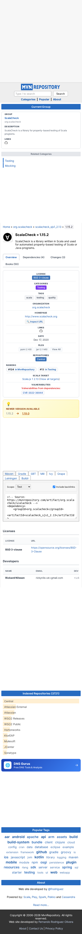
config (12, 847)
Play (34, 897)
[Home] (41, 89)
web (54, 872)
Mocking (10, 165)
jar (41, 349)
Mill (42, 473)
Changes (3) (58, 257)
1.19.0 (25, 413)
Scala (26, 897)
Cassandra (68, 897)
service (55, 867)
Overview (11, 257)
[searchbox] (32, 93)
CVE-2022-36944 (33, 392)
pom (26, 349)
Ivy (51, 473)
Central (41, 359)
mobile (12, 862)
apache (33, 837)
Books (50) (12, 264)
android (18, 837)
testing (40, 297)
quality (52, 297)
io (75, 852)
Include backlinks (65, 486)
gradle (54, 852)
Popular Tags (41, 830)
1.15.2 (44, 235)
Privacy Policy (54, 928)
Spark (42, 897)
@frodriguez (56, 889)
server (43, 867)
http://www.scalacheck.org (41, 316)
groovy (66, 852)
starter (17, 872)
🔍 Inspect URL (35, 321)
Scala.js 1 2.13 (30, 379)
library (50, 857)
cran (22, 847)
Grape (61, 473)
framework (28, 852)
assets (62, 837)
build (73, 837)
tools (40, 872)
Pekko (51, 897)
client (49, 842)
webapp (65, 872)
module (24, 862)
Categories (28, 99)
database (42, 847)
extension (12, 852)
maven (73, 857)
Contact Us (36, 928)
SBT (33, 473)
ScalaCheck (12, 118)
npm (35, 862)
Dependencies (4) (33, 257)
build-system (18, 842)
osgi (44, 862)
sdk (34, 867)
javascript (18, 857)
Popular (44, 99)
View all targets (49, 379)
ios (6, 857)
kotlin (40, 857)
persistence (57, 862)
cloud (71, 842)
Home (6, 226)
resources (12, 867)
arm (51, 837)
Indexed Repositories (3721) (41, 693)
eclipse (56, 847)
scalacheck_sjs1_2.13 (48, 226)
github (42, 852)
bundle (37, 842)
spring (67, 867)
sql (76, 867)
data (30, 847)
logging (62, 857)
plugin (71, 862)
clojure (60, 842)
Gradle (22, 473)
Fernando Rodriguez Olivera (56, 921)
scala (29, 297)
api (44, 837)
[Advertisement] (41, 41)
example (68, 847)
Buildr (25, 478)
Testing (9, 160)
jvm (30, 857)
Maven (9, 473)
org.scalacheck (22, 226)
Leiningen (11, 478)
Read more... (41, 904)
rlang (25, 867)
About (57, 99)
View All (56, 349)
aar (7, 837)
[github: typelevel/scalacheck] (6, 142)
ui (47, 872)
